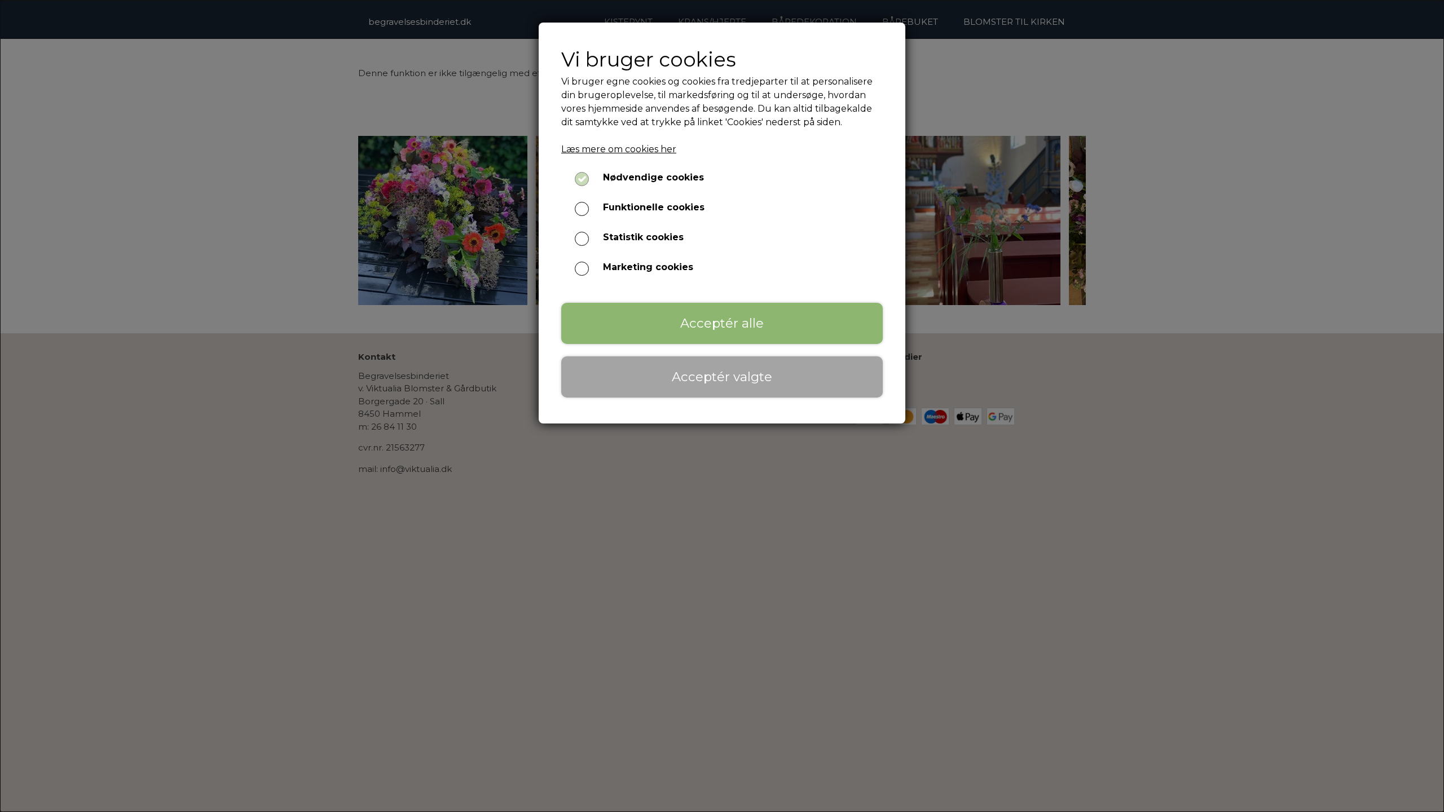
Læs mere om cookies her (618, 149)
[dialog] (722, 406)
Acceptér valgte (722, 377)
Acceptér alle (722, 323)
